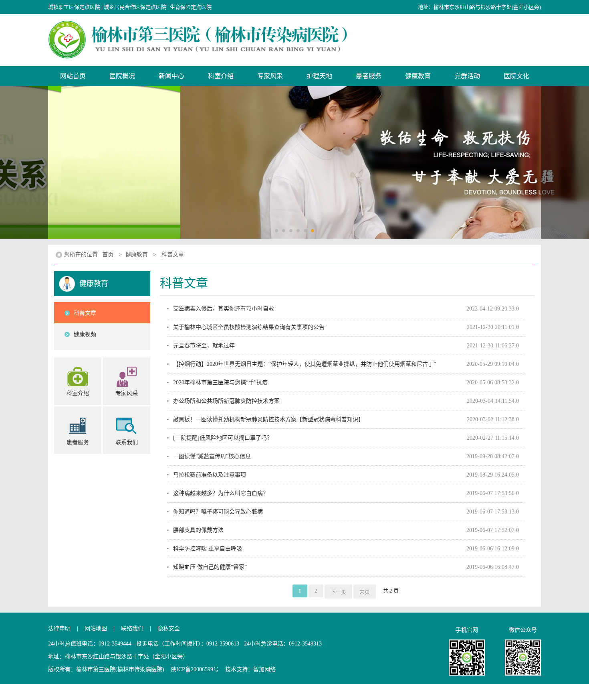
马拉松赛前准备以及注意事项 (209, 475)
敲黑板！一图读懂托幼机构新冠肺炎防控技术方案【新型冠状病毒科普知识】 (268, 419)
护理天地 (319, 76)
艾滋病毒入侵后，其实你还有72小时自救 (223, 309)
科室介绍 (221, 76)
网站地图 (96, 628)
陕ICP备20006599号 (195, 669)
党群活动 (467, 76)
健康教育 (418, 76)
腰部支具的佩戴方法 (198, 530)
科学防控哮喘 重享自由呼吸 (207, 549)
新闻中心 (171, 76)
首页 (107, 255)
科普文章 (172, 255)
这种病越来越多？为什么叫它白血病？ (220, 493)
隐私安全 (168, 628)
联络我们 (132, 628)
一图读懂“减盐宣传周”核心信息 (212, 456)
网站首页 (73, 76)
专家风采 (270, 76)
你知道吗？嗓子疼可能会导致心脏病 (218, 512)
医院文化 (516, 76)
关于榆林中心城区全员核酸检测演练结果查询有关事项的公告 (249, 327)
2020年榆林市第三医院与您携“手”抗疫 (220, 383)
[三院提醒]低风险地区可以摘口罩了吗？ (222, 438)
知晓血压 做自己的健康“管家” (210, 567)
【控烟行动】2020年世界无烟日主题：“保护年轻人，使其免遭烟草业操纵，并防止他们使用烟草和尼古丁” (304, 364)
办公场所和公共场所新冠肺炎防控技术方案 (226, 401)
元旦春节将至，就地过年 (204, 346)
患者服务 (368, 76)
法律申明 (59, 628)
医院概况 (122, 76)
